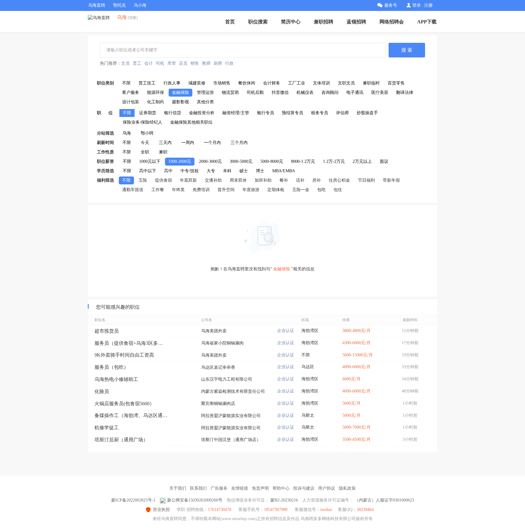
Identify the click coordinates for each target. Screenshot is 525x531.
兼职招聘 (323, 21)
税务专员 (319, 113)
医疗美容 (379, 92)
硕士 (243, 171)
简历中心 (290, 21)
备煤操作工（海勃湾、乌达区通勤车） (130, 415)
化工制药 (155, 102)
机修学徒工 (106, 427)
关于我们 (177, 488)
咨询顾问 (329, 92)
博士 (260, 171)
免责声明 (260, 488)
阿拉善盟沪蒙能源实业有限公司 (231, 415)
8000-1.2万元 (303, 161)
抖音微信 (280, 92)
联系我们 (198, 488)
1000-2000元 (179, 161)
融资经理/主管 (235, 113)
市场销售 (221, 83)
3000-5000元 (241, 161)
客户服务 (130, 92)
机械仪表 (305, 92)
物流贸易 (230, 92)
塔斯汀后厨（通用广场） (121, 439)
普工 (137, 63)
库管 (171, 63)
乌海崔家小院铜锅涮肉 (222, 343)
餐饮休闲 (246, 83)
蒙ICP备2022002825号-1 (133, 500)
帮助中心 (281, 488)
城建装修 (196, 83)
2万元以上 (362, 161)
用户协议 (326, 488)
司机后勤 (255, 92)
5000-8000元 (271, 161)
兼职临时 (371, 83)
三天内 (165, 142)
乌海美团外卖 (214, 331)
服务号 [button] (390, 5)
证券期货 (147, 113)
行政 (229, 63)
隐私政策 (347, 488)
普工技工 (147, 83)
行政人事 (171, 83)
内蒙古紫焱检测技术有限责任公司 (233, 391)
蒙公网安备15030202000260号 (194, 500)
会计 (148, 63)
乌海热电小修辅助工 (116, 379)
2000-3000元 (210, 161)
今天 (145, 142)
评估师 (342, 113)
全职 (145, 152)
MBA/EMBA (283, 171)
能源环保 (155, 92)
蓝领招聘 (356, 21)
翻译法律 (404, 92)
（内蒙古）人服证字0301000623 (384, 500)
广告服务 (219, 488)
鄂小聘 (147, 133)
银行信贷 (172, 113)
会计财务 (271, 83)
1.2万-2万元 (334, 161)
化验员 (101, 391)
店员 (183, 63)
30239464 (365, 509)
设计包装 (130, 102)
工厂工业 (296, 83)
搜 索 (406, 50)
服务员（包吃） (111, 367)
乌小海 (140, 5)
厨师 (218, 63)
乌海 (126, 133)
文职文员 (346, 83)
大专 (211, 171)
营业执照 (161, 509)
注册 (428, 5)
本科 (227, 171)
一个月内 (212, 142)
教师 (206, 63)
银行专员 (265, 113)
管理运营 (205, 92)
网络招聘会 (391, 21)
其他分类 (205, 102)
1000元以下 (149, 161)
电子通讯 (354, 92)
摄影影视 (180, 102)
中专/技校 (189, 171)
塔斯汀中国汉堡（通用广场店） (231, 439)
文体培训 (321, 83)
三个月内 (239, 142)
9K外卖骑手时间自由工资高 (124, 355)
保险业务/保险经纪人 (142, 122)
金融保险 (180, 92)
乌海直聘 (96, 5)
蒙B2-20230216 (284, 500)
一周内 (187, 142)
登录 (416, 5)
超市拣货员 (106, 331)
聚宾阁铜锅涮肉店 (218, 403)
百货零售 (396, 83)
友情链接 (239, 488)
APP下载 (427, 21)
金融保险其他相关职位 (191, 122)
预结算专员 (292, 113)
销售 (194, 63)
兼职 (163, 152)
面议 (384, 161)
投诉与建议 (303, 488)
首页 (230, 21)
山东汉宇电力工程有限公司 (226, 379)
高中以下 (147, 171)
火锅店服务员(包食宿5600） (124, 403)
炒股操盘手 (367, 113)
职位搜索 (258, 21)
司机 (160, 63)
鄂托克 (119, 5)
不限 (126, 83)
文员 (125, 63)
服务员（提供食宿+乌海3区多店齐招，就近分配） (130, 343)
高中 (168, 171)
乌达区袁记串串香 (218, 367)
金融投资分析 (201, 113)
